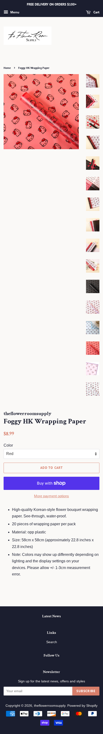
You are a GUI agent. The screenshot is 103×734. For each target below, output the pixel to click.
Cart (95, 12)
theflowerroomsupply (49, 705)
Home (7, 68)
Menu (14, 12)
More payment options (51, 496)
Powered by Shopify (82, 705)
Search (51, 642)
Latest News (51, 616)
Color (8, 445)
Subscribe (85, 691)
